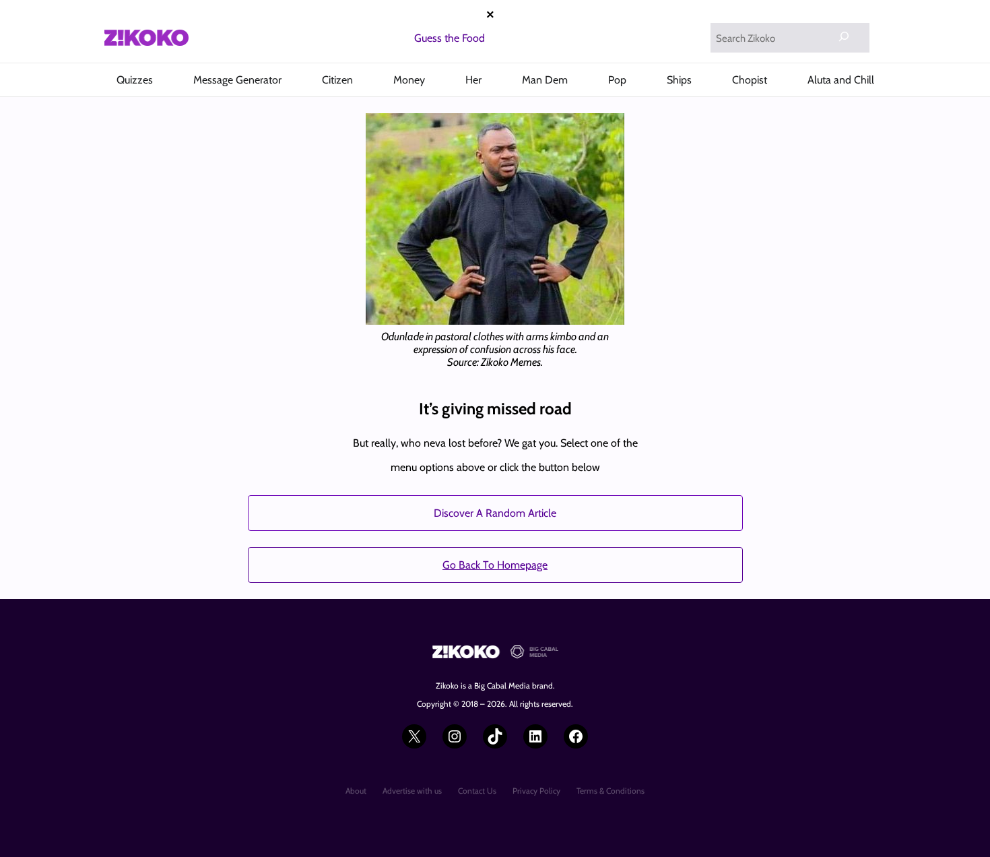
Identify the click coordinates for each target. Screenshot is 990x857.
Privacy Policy (536, 791)
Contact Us (477, 791)
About (355, 791)
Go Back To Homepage (495, 565)
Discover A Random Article (495, 513)
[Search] (844, 36)
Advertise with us (412, 791)
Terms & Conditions (610, 791)
